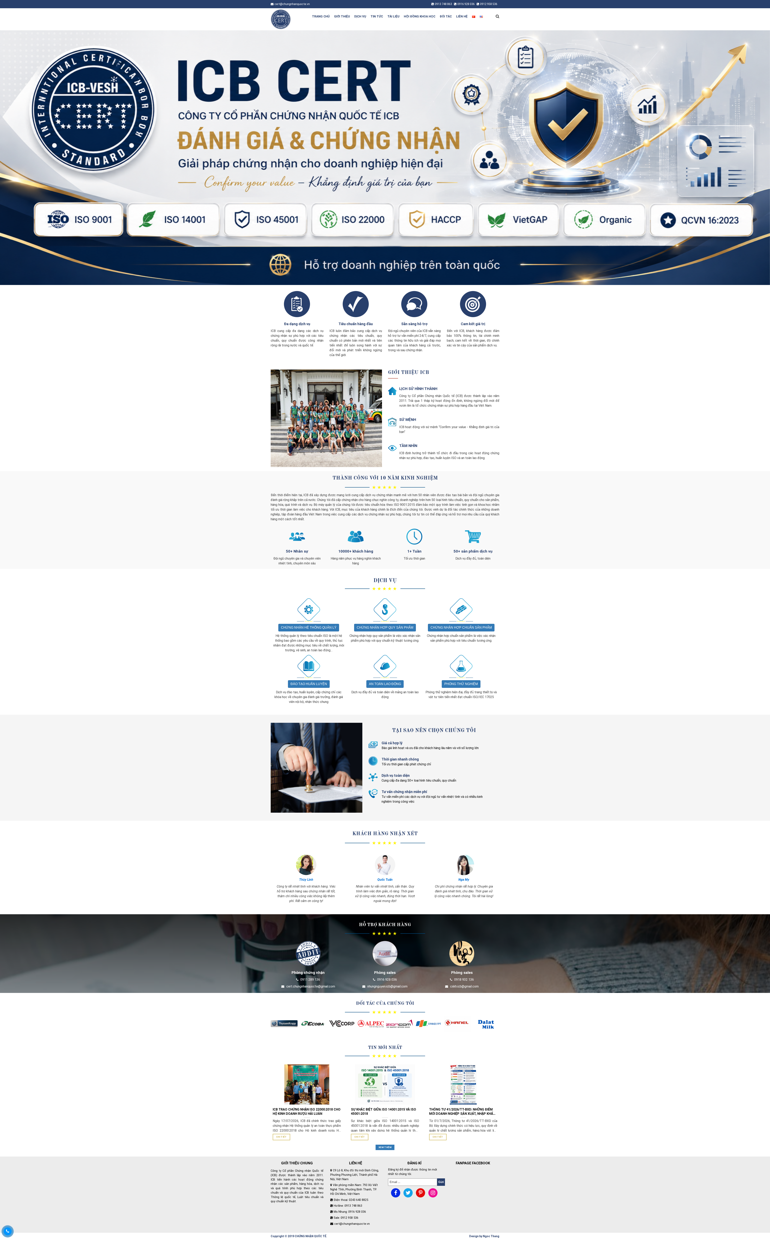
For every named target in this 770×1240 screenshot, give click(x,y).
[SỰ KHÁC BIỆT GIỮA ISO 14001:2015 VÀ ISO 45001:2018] (385, 1084)
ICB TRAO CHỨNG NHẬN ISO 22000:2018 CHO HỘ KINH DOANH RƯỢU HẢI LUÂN (306, 1112)
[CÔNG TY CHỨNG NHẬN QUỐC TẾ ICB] (287, 19)
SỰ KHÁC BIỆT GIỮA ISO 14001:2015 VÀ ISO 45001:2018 (383, 1112)
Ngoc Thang (491, 1236)
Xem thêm (385, 1147)
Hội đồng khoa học (419, 16)
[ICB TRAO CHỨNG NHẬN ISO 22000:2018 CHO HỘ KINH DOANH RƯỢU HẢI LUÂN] (307, 1084)
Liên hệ (462, 16)
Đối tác (446, 16)
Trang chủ (321, 16)
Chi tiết (281, 1136)
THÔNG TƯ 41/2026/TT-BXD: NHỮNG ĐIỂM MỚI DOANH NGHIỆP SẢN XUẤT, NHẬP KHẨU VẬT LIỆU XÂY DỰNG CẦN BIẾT (462, 1112)
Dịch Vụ (385, 580)
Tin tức (377, 16)
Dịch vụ (360, 16)
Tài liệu (393, 16)
